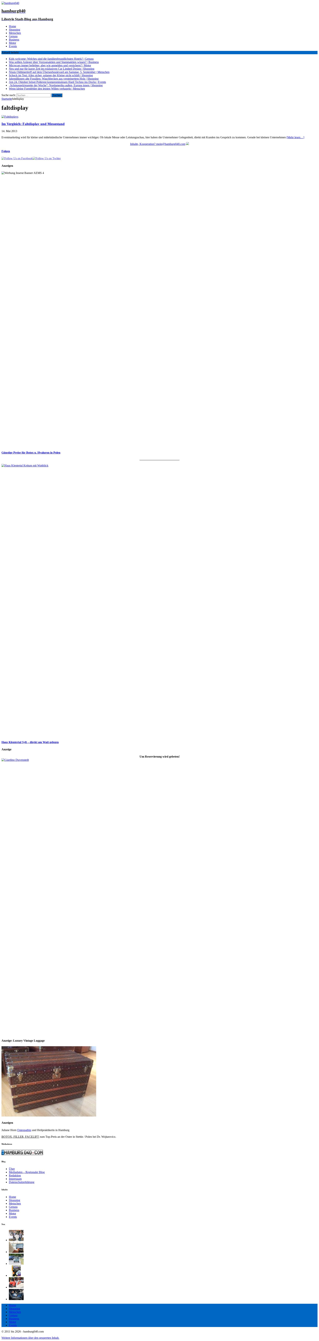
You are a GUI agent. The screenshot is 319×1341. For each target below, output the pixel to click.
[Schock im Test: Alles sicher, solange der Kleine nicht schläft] (16, 1299)
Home (12, 26)
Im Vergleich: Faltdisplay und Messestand (33, 124)
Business (14, 39)
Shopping (14, 29)
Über (12, 1168)
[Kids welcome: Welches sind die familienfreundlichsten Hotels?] (16, 1240)
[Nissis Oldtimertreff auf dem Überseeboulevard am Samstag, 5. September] (16, 1287)
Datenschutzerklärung (21, 1182)
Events (13, 46)
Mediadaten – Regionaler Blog (27, 1172)
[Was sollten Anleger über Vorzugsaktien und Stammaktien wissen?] (16, 1251)
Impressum (15, 1178)
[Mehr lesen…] (295, 137)
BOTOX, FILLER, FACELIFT (20, 1136)
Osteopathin (24, 1130)
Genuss (13, 36)
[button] (30, 1337)
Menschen (15, 32)
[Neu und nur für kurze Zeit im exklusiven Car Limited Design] (16, 1275)
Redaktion (15, 1175)
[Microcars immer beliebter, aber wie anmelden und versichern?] (16, 1263)
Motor (12, 42)
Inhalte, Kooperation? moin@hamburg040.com (157, 144)
